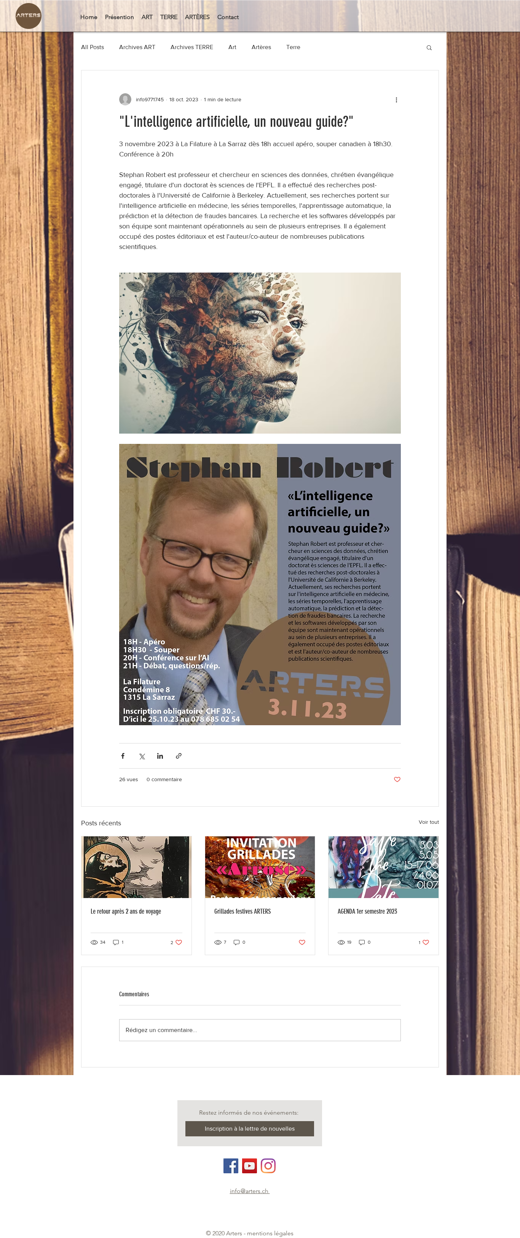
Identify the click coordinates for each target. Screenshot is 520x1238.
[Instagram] (268, 1165)
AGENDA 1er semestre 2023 (367, 911)
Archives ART (137, 47)
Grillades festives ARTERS (242, 911)
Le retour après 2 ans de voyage (126, 911)
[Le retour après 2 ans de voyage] (136, 867)
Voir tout (429, 822)
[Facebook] (230, 1165)
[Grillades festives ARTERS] (260, 867)
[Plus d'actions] (396, 99)
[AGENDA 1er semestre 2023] (384, 867)
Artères (261, 47)
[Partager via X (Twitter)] (141, 755)
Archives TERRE (192, 47)
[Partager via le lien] (178, 755)
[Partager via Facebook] (122, 755)
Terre (293, 47)
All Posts (92, 47)
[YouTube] (249, 1165)
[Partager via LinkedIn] (160, 755)
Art (232, 47)
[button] (429, 47)
